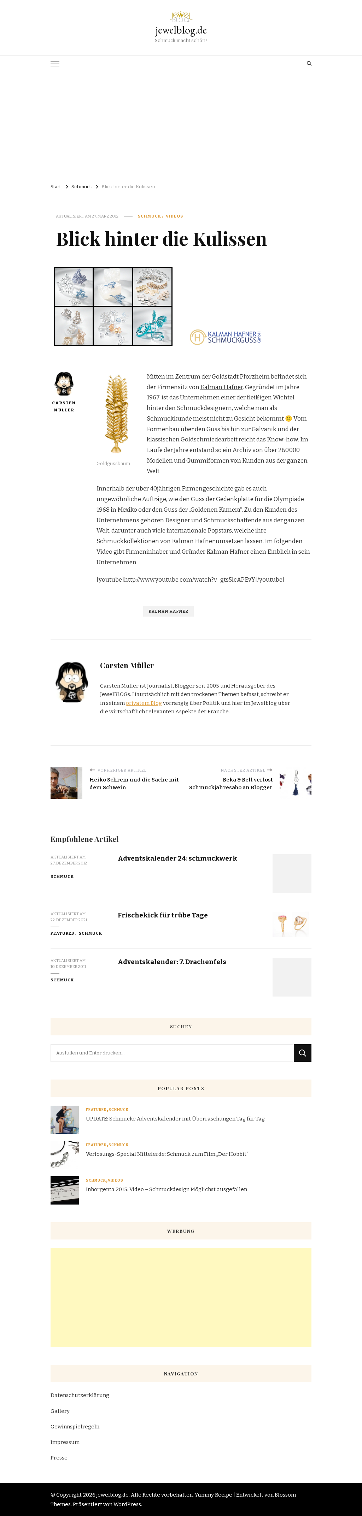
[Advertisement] (181, 125)
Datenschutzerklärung (80, 1395)
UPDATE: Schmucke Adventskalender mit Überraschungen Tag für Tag (175, 1119)
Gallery (60, 1411)
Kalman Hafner (221, 387)
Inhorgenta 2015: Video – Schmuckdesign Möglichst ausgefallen (166, 1189)
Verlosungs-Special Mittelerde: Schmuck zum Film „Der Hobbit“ (167, 1154)
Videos (174, 216)
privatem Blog (144, 703)
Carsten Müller (64, 406)
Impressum (65, 1442)
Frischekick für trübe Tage (163, 915)
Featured (63, 933)
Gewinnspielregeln (75, 1426)
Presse (59, 1458)
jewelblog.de (181, 30)
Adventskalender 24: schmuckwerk (177, 858)
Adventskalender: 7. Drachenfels (172, 962)
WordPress (127, 1504)
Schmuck (149, 216)
